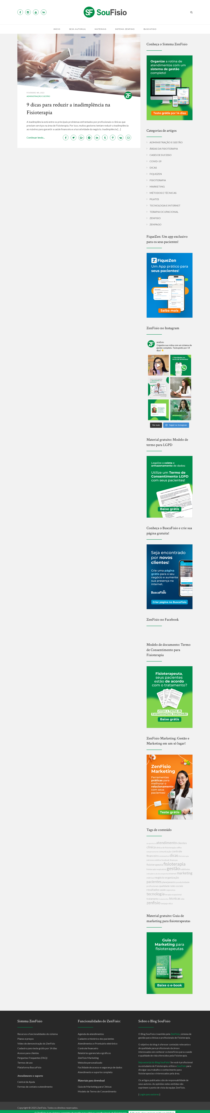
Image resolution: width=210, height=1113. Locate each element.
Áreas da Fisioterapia (164, 148)
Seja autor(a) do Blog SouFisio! (154, 1062)
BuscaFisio (150, 29)
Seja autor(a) (77, 29)
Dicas (153, 167)
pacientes (154, 881)
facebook (165, 860)
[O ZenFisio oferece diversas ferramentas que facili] (158, 409)
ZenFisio (155, 218)
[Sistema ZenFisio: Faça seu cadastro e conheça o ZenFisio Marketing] (170, 786)
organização (172, 877)
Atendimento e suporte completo (95, 1072)
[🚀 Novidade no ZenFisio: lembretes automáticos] (180, 365)
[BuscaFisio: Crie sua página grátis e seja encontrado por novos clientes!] (170, 576)
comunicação (165, 851)
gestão (173, 868)
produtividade (182, 882)
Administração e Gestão (38, 96)
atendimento (166, 842)
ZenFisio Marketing (88, 1057)
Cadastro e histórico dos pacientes (96, 1038)
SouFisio (181, 1066)
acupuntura (151, 843)
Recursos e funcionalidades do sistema (37, 1033)
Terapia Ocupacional (164, 211)
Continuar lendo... (36, 137)
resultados (153, 889)
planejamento (169, 882)
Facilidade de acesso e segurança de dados (100, 1067)
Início (56, 29)
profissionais (153, 886)
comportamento (152, 852)
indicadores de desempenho (157, 874)
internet (172, 873)
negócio (159, 877)
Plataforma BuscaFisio (29, 1067)
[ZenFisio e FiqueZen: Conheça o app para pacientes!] (170, 284)
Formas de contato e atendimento (35, 1086)
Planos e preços (25, 1038)
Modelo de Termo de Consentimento (97, 1091)
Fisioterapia (158, 180)
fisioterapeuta (155, 864)
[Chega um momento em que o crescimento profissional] (180, 387)
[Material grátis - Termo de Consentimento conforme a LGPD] (170, 486)
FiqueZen (156, 173)
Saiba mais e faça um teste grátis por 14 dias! (152, 1110)
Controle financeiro (88, 1048)
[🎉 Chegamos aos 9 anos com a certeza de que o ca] (180, 409)
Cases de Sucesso (161, 154)
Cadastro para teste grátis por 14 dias (37, 1048)
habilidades (185, 869)
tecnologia (156, 893)
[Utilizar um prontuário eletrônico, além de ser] (158, 387)
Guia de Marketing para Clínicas (95, 1086)
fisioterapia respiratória (156, 869)
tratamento (152, 898)
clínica (151, 847)
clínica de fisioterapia (166, 847)
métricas (150, 878)
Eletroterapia (183, 856)
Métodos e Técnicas (163, 192)
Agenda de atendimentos (91, 1033)
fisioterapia (174, 864)
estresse (150, 860)
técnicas (174, 898)
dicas (174, 855)
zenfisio (153, 902)
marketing (184, 873)
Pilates (154, 199)
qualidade (164, 885)
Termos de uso (25, 1062)
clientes (182, 843)
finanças (174, 860)
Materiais (100, 29)
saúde (163, 889)
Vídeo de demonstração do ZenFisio (36, 1043)
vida (182, 899)
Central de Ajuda (26, 1081)
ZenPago (155, 224)
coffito (179, 847)
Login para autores (149, 1094)
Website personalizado (90, 1062)
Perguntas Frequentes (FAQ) (32, 1057)
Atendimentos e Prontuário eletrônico (97, 1043)
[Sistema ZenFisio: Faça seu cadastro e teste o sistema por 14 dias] (170, 87)
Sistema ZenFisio (125, 29)
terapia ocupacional (173, 894)
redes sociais (176, 886)
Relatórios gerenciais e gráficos (94, 1053)
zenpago (164, 903)
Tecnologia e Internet (165, 205)
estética (157, 860)
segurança (170, 890)
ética (170, 903)
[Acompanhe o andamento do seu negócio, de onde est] (158, 365)
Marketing (157, 186)
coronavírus (164, 856)
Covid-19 (155, 161)
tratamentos (163, 899)
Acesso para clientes (28, 1053)
